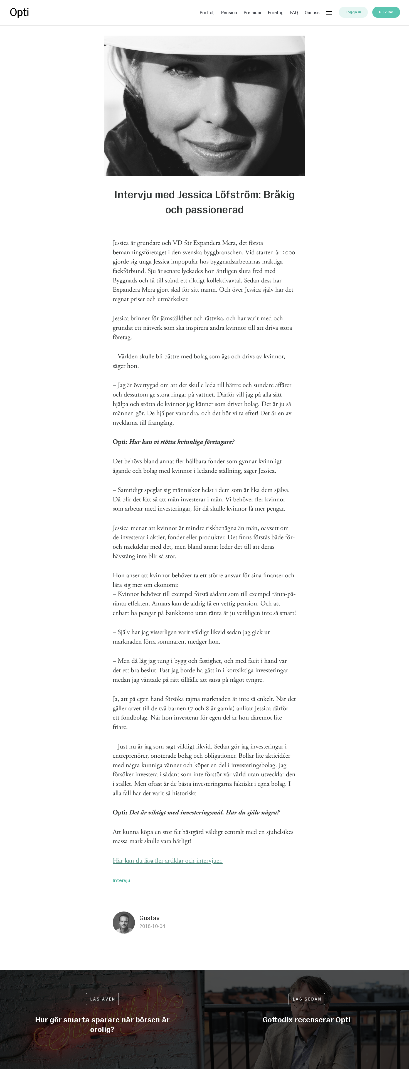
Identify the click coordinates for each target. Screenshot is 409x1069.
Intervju (121, 880)
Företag (276, 13)
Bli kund (386, 12)
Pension (229, 13)
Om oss (312, 13)
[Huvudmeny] (329, 12)
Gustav (149, 918)
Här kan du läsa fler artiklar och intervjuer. (168, 861)
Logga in (353, 12)
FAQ (294, 13)
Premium (252, 13)
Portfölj (207, 13)
